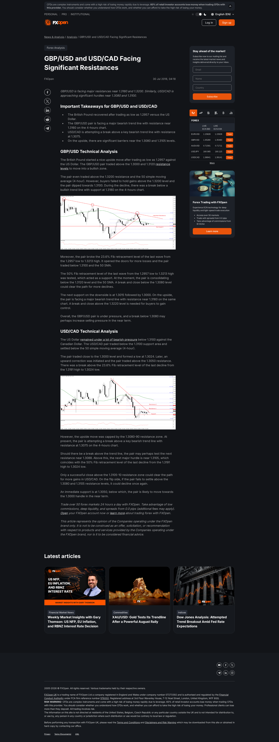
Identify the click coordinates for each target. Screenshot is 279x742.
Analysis (72, 37)
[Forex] (193, 113)
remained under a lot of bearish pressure (108, 339)
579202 (104, 698)
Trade (229, 134)
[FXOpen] (56, 22)
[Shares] (201, 113)
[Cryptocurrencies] (223, 113)
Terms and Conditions (128, 722)
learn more (117, 513)
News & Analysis (54, 37)
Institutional (80, 14)
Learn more (212, 231)
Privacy (47, 734)
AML (77, 734)
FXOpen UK (50, 694)
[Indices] (231, 113)
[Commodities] (216, 113)
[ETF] (208, 113)
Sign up (226, 22)
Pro (64, 14)
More (212, 163)
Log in (209, 22)
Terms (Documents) (62, 734)
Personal (51, 14)
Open (64, 513)
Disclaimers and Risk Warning (160, 722)
